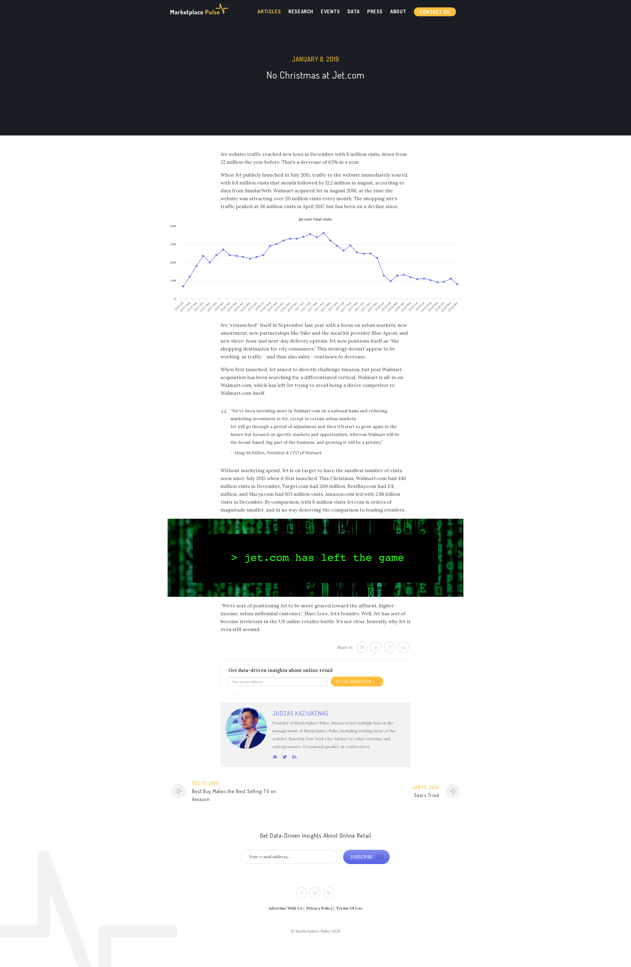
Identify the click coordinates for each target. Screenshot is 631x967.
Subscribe (362, 857)
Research (301, 11)
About (398, 11)
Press (375, 11)
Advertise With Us (285, 908)
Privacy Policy (319, 908)
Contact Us (435, 12)
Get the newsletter (353, 682)
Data (354, 11)
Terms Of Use (349, 908)
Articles (269, 11)
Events (330, 11)
